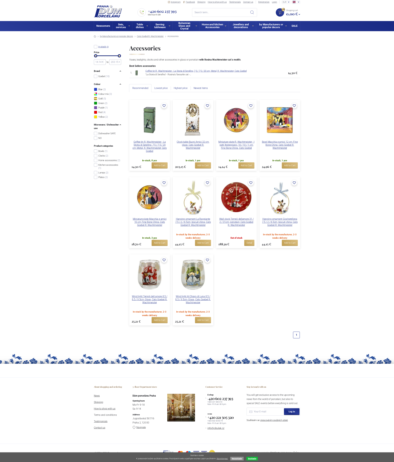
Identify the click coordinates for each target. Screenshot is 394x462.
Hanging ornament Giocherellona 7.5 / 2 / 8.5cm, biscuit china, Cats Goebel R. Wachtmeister (280, 222)
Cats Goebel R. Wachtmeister (150, 36)
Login (274, 2)
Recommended (140, 88)
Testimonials (235, 2)
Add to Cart (159, 165)
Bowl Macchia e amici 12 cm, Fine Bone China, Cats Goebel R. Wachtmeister (280, 144)
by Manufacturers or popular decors (116, 36)
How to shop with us (217, 2)
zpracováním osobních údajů (274, 420)
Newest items (201, 88)
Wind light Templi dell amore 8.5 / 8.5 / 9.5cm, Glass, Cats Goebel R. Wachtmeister (149, 299)
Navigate (141, 427)
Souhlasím (252, 459)
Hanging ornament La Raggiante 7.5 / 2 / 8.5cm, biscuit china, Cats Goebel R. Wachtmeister (193, 222)
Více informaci (222, 459)
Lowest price (160, 88)
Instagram (176, 2)
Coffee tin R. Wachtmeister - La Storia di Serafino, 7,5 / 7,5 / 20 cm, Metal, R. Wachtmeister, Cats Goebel (196, 71)
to (108, 62)
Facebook (190, 2)
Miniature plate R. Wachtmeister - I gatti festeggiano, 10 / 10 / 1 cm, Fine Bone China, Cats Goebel (236, 144)
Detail (249, 242)
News (97, 395)
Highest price (180, 88)
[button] (164, 105)
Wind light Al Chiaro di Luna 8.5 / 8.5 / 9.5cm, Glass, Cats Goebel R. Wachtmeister (193, 299)
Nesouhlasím (237, 459)
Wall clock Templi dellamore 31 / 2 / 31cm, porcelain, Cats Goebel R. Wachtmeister (236, 222)
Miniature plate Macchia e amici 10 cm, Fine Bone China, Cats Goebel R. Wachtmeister (150, 222)
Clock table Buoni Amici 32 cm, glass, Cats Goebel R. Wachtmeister (193, 144)
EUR (284, 2)
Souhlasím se (267, 420)
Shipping (201, 2)
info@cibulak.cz (215, 428)
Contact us (248, 2)
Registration (263, 2)
